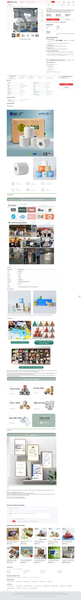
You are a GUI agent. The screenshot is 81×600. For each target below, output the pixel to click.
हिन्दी (53, 594)
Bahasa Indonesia (66, 594)
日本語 (51, 594)
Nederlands (42, 594)
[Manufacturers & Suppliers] (12, 2)
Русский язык (32, 594)
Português (25, 594)
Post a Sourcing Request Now (33, 521)
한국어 (48, 594)
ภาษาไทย (56, 594)
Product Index (56, 593)
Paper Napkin (9, 572)
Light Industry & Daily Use (12, 6)
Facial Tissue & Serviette (11, 581)
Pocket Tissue (59, 572)
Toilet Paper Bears (42, 581)
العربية (45, 594)
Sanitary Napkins (18, 581)
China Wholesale (37, 593)
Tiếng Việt (62, 594)
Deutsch (39, 594)
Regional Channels (51, 593)
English (19, 594)
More (7, 589)
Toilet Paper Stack (49, 581)
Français (28, 594)
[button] (54, 78)
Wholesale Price (42, 593)
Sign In (48, 71)
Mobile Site (60, 593)
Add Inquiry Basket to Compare (26, 39)
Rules (73, 4)
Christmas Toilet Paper (34, 581)
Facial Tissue (42, 572)
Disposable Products (26, 581)
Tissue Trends (24, 588)
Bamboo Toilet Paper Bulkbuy (32, 588)
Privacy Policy (54, 596)
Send (14, 521)
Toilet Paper (27, 6)
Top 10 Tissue (19, 588)
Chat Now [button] (68, 19)
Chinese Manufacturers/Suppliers (29, 593)
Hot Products (17, 593)
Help (57, 4)
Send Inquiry (53, 19)
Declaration (50, 596)
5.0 (62, 77)
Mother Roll (25, 572)
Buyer (53, 4)
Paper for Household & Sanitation (21, 6)
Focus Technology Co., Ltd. (34, 596)
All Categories (10, 4)
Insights (64, 593)
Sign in (73, 2)
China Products (22, 593)
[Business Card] (72, 80)
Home (7, 6)
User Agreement (46, 596)
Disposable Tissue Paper (11, 588)
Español (22, 594)
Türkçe (59, 594)
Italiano (36, 594)
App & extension (62, 4)
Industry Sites (46, 593)
